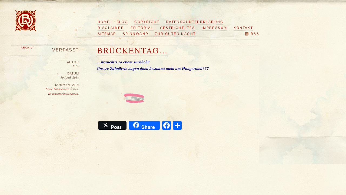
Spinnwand (136, 34)
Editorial (142, 28)
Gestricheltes (177, 28)
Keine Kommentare (58, 89)
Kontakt (243, 28)
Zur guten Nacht (175, 34)
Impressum (214, 28)
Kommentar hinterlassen (63, 94)
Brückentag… (132, 50)
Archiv (27, 47)
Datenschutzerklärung (195, 22)
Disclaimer (111, 28)
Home (104, 22)
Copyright (146, 22)
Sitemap (107, 34)
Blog (122, 22)
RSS (255, 34)
